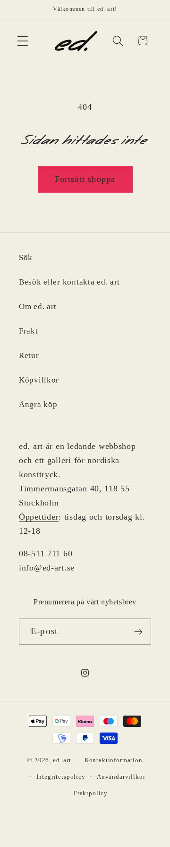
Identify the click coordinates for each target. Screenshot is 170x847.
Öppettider (39, 516)
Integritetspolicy (60, 776)
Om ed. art (38, 306)
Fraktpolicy (91, 793)
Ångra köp (38, 404)
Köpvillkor (39, 379)
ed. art (62, 760)
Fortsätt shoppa (85, 179)
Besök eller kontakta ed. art (69, 281)
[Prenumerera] (138, 632)
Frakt (28, 330)
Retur (29, 355)
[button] (22, 40)
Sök (26, 257)
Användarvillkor (121, 776)
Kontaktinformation (114, 760)
